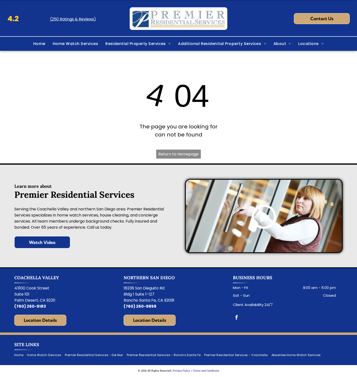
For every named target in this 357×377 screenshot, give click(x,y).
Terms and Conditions (206, 370)
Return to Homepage (178, 154)
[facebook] (236, 318)
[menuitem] (39, 44)
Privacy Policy (181, 370)
